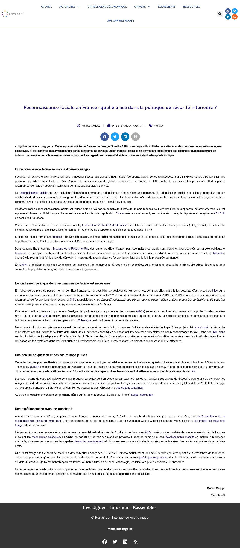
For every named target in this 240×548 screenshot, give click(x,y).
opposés (57, 237)
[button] (220, 14)
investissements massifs (179, 437)
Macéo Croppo (91, 126)
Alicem (120, 214)
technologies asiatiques (46, 437)
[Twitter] (235, 11)
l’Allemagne (85, 321)
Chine (23, 265)
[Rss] (235, 17)
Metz (45, 316)
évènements (167, 6)
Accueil (46, 6)
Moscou (218, 253)
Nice (214, 291)
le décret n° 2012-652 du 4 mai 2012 (107, 226)
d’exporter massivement (88, 442)
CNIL (73, 300)
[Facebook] (228, 11)
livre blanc (219, 332)
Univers (140, 6)
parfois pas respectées (152, 458)
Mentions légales (120, 529)
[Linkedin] (228, 17)
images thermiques (141, 395)
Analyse (158, 126)
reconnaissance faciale (33, 193)
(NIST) (34, 367)
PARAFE (219, 214)
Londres (20, 253)
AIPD (140, 312)
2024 (148, 433)
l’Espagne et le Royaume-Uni (69, 249)
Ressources (191, 6)
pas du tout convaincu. (129, 388)
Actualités (67, 6)
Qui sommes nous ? (120, 20)
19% (193, 372)
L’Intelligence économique (107, 6)
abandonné (201, 328)
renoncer (100, 384)
